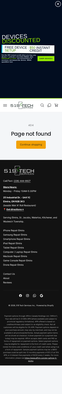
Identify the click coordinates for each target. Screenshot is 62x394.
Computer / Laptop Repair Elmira (20, 252)
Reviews (7, 282)
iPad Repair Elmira (12, 243)
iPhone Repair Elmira (13, 230)
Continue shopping (31, 144)
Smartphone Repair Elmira (16, 239)
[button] (5, 105)
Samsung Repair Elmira (15, 234)
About (6, 278)
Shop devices (45, 58)
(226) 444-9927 (22, 180)
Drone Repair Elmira (13, 264)
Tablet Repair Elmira (13, 247)
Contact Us (9, 273)
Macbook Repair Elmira (15, 256)
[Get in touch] (49, 105)
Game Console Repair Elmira (17, 260)
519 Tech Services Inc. (25, 305)
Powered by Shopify (45, 305)
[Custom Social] (41, 295)
